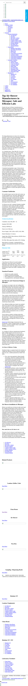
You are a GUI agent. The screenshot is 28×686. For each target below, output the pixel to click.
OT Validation (8, 653)
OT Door (7, 644)
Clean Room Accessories (10, 629)
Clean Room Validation (10, 634)
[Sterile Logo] (8, 21)
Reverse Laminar (9, 446)
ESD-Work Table (9, 671)
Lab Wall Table (8, 667)
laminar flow (8, 366)
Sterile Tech (4, 322)
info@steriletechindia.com (17, 20)
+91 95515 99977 (6, 20)
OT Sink (7, 646)
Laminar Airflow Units (10, 447)
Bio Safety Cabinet (9, 445)
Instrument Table (9, 669)
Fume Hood (7, 661)
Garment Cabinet (9, 630)
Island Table (7, 666)
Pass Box (7, 443)
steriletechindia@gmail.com (21, 116)
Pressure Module (9, 450)
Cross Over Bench (9, 664)
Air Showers (8, 442)
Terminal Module (9, 452)
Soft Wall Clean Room (10, 625)
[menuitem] (15, 2)
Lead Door (7, 645)
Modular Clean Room (10, 624)
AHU (6, 649)
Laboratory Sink (8, 665)
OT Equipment (8, 650)
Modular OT (8, 643)
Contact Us (18, 113)
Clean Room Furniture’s (10, 633)
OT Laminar (8, 648)
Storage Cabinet (8, 662)
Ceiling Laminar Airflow (10, 449)
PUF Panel (7, 628)
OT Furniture (8, 652)
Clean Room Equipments (10, 632)
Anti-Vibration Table (9, 670)
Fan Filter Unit (8, 451)
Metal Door (7, 627)
